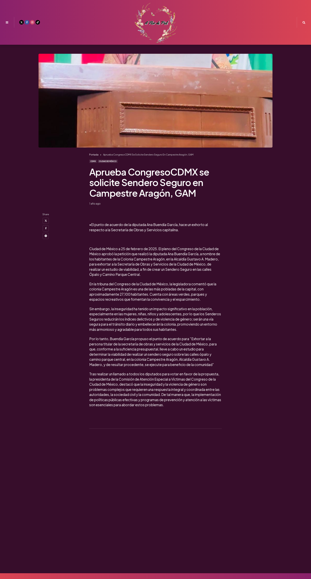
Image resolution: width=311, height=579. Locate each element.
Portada (93, 154)
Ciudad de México (108, 161)
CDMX (93, 161)
